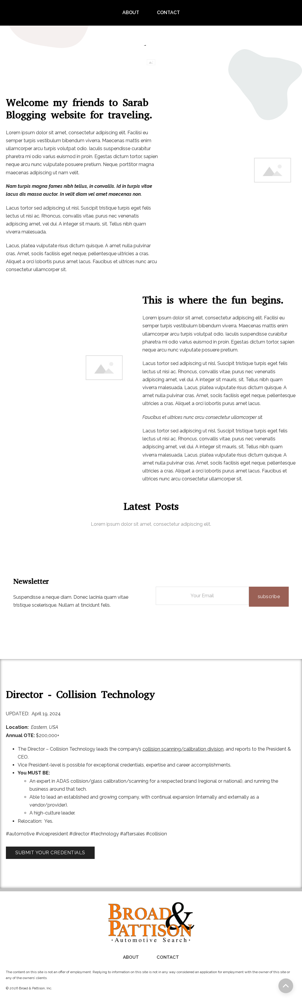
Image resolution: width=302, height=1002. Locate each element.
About (130, 12)
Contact (168, 12)
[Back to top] (285, 985)
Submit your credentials (50, 852)
